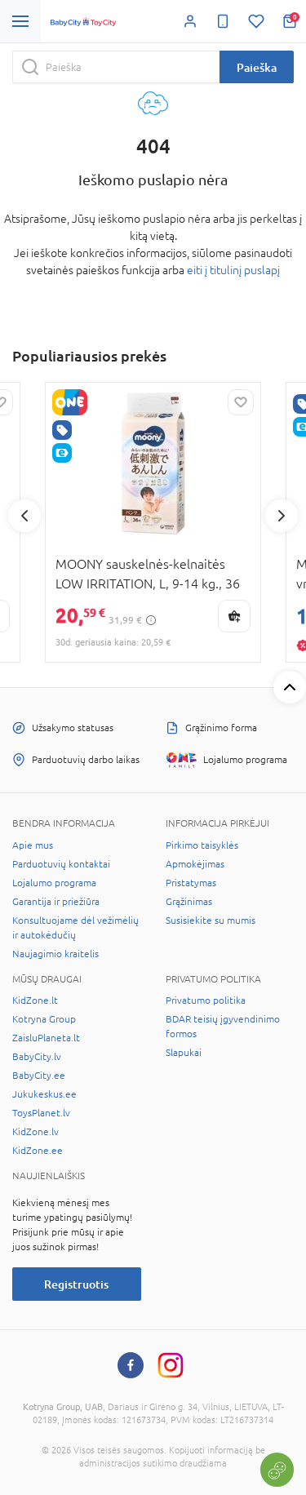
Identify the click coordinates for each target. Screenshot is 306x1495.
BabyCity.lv (36, 1056)
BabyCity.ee (38, 1075)
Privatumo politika (206, 1000)
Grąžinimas (189, 901)
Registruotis (76, 1284)
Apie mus (32, 845)
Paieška (257, 67)
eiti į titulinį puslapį (233, 270)
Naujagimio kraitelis (55, 954)
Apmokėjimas (195, 864)
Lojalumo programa (54, 883)
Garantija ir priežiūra (56, 901)
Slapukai (184, 1052)
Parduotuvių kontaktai (61, 864)
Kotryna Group (44, 1019)
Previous (24, 515)
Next (281, 515)
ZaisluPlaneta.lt (46, 1038)
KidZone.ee (37, 1150)
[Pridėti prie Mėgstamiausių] (240, 402)
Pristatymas (191, 883)
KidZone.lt (35, 1000)
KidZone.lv (35, 1132)
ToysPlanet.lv (41, 1113)
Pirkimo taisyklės (202, 845)
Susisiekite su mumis (210, 920)
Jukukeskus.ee (44, 1094)
